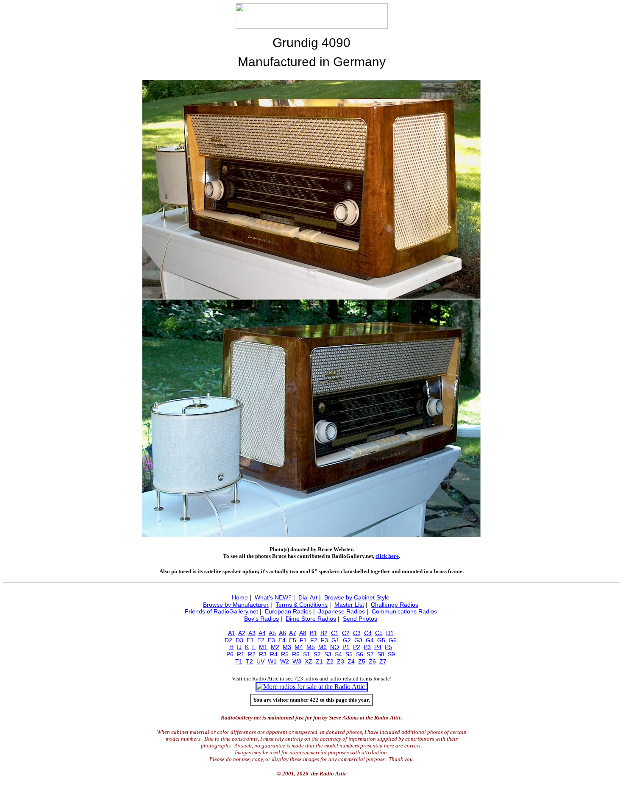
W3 (296, 661)
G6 (393, 640)
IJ (239, 647)
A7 (292, 633)
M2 (275, 647)
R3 (263, 654)
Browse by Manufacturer (236, 604)
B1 (313, 633)
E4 (282, 640)
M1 (263, 647)
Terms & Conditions (301, 604)
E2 (260, 640)
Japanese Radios (341, 611)
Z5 (361, 661)
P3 (367, 647)
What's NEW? (273, 597)
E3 (271, 640)
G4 (370, 640)
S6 (359, 654)
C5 (379, 633)
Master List (349, 604)
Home (240, 597)
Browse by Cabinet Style (356, 597)
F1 (303, 640)
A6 (282, 633)
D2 (228, 640)
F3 (324, 640)
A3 (252, 633)
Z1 (319, 661)
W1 (272, 661)
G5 (381, 640)
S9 (391, 654)
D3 (239, 640)
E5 (292, 640)
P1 (346, 647)
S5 (349, 654)
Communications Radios (404, 611)
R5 (285, 654)
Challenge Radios (394, 604)
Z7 (383, 661)
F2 (313, 640)
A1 (231, 633)
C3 (357, 633)
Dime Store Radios (311, 618)
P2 (356, 647)
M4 (299, 647)
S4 (338, 654)
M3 (287, 647)
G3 (358, 640)
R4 (274, 654)
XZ (308, 661)
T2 (249, 661)
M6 (322, 647)
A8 (302, 633)
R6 (296, 654)
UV (260, 661)
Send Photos (360, 618)
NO (334, 647)
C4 (368, 633)
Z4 (351, 661)
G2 (347, 640)
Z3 (340, 661)
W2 (284, 661)
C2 (346, 633)
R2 (252, 654)
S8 (380, 654)
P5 (388, 647)
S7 (370, 654)
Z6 (372, 661)
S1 (306, 654)
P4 (377, 647)
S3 (327, 654)
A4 (262, 633)
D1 (390, 633)
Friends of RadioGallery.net (221, 611)
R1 (241, 654)
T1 (238, 661)
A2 (241, 633)
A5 (272, 633)
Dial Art (307, 597)
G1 (335, 640)
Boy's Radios (261, 618)
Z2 (330, 661)
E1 (250, 640)
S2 (317, 654)
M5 (310, 647)
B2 (324, 633)
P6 (230, 654)
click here (387, 556)
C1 (335, 633)
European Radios (288, 611)
